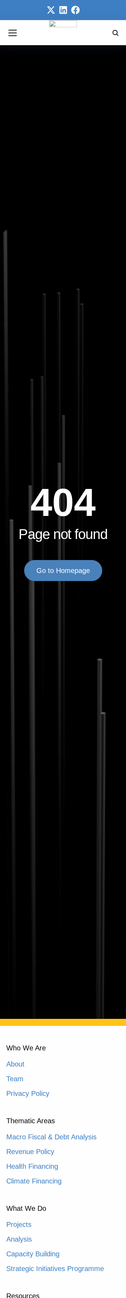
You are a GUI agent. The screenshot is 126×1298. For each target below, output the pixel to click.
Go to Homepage (63, 570)
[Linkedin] (63, 10)
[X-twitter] (51, 10)
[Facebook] (75, 10)
